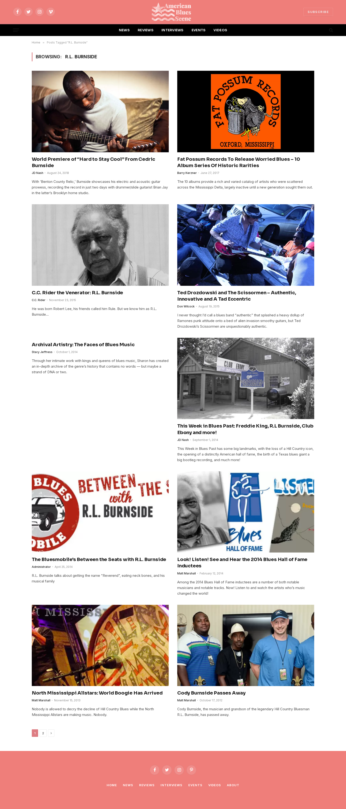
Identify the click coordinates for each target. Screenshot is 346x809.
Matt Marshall (186, 573)
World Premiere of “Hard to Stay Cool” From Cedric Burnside (93, 162)
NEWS (124, 30)
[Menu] (16, 30)
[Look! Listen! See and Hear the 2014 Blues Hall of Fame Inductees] (245, 512)
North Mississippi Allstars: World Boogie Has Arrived (97, 693)
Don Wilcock (186, 306)
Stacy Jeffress (42, 352)
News (128, 785)
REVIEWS (145, 30)
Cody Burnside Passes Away (211, 693)
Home (112, 785)
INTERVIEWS (172, 30)
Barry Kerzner (187, 173)
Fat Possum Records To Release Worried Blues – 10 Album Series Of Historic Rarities (238, 162)
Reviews (147, 785)
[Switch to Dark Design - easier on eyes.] (323, 30)
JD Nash (37, 173)
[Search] (330, 30)
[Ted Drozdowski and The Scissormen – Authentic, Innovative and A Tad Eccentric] (245, 245)
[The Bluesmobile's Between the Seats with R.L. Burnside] (100, 512)
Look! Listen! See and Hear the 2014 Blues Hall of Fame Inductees (242, 563)
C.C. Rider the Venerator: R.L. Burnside (77, 293)
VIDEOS (220, 30)
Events (195, 785)
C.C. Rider (38, 300)
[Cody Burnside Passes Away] (245, 645)
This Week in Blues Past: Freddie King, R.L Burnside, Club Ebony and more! (245, 429)
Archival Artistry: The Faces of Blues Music (83, 345)
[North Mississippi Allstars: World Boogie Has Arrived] (100, 645)
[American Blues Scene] (173, 12)
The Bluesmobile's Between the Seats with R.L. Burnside (99, 559)
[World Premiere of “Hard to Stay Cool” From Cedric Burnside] (100, 111)
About (233, 785)
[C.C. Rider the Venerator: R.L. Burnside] (100, 245)
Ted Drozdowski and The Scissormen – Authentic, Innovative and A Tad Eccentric (236, 296)
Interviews (171, 785)
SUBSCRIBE (318, 12)
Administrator (41, 567)
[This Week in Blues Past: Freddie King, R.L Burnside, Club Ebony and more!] (245, 378)
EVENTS (199, 30)
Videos (214, 785)
